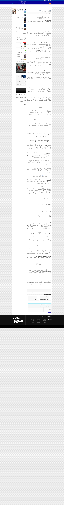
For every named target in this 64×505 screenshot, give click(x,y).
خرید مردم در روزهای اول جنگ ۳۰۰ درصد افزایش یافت (43, 6)
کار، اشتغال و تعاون (32, 322)
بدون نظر (37, 10)
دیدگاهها (18, 42)
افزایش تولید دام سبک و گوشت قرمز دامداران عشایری (20, 46)
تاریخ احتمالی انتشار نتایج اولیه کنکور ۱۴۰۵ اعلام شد (20, 48)
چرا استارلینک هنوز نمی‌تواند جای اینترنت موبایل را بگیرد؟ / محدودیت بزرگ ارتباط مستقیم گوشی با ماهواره (44, 299)
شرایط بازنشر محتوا (35, 315)
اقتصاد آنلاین (48, 316)
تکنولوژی (39, 321)
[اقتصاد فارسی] (17, 324)
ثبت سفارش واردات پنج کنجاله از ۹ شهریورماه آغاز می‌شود (21, 59)
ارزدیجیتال (39, 320)
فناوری (49, 7)
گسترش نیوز (44, 316)
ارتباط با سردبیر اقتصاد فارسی (43, 0)
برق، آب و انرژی (45, 321)
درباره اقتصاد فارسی (47, 315)
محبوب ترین (21, 42)
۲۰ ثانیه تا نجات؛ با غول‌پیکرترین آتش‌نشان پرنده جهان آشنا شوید (43, 8)
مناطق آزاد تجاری (38, 322)
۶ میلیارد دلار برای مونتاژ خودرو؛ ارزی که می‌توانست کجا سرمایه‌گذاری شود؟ (20, 52)
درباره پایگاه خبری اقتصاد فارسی (49, 0)
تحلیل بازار (41, 316)
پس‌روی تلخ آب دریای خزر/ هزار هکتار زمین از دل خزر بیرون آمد (20, 55)
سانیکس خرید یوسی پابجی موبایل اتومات (19, 20)
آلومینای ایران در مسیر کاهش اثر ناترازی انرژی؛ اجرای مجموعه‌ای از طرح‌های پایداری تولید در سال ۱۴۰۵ (19, 18)
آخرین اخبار (24, 42)
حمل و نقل (33, 320)
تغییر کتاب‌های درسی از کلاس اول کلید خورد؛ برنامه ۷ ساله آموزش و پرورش (20, 50)
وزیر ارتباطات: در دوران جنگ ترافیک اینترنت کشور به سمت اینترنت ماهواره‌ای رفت (32, 296)
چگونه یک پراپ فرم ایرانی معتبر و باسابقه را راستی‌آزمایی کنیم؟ (21, 35)
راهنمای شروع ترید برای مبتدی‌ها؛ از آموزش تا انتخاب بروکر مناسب (19, 85)
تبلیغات (37, 315)
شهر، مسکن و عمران (32, 321)
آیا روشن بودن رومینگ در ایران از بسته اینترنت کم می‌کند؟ (32, 299)
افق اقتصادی (48, 317)
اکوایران (45, 316)
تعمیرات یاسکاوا (41, 317)
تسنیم (39, 316)
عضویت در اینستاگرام (50, 321)
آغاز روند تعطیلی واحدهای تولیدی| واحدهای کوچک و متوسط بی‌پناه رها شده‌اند (20, 44)
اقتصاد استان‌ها (45, 322)
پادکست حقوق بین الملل (45, 317)
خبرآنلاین (49, 10)
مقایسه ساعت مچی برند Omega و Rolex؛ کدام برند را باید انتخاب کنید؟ (19, 28)
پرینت (35, 10)
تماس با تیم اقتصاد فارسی (43, 315)
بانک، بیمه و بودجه (44, 320)
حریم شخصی (39, 0)
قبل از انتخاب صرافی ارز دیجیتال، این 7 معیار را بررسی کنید (24, 79)
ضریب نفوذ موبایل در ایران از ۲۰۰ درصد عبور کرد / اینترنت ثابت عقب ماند (44, 296)
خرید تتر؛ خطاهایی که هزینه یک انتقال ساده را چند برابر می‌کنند (19, 79)
